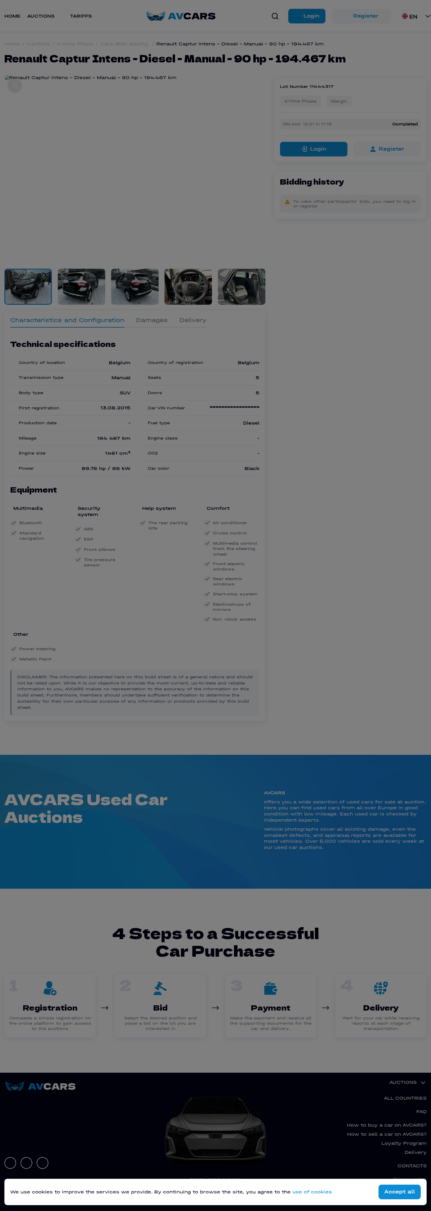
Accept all (399, 1192)
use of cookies (312, 1192)
